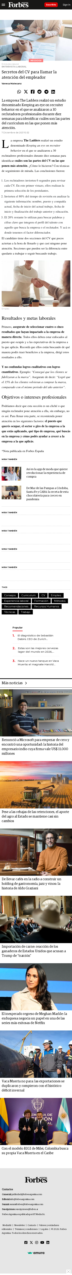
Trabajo (25, 612)
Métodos (59, 600)
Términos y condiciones (26, 1229)
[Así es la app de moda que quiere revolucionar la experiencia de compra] (11, 474)
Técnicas (9, 612)
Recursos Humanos (46, 606)
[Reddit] (39, 92)
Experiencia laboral (16, 600)
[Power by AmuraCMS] (36, 1252)
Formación (41, 600)
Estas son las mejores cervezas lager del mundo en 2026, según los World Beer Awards (38, 650)
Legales (44, 1229)
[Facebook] (32, 92)
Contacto (32, 1225)
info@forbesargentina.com (22, 1199)
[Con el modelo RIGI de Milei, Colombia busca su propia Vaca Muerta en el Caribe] (36, 1121)
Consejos (10, 595)
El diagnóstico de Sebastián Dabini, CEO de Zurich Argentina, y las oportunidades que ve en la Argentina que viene (38, 637)
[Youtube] (42, 1242)
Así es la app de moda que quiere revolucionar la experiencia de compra (47, 473)
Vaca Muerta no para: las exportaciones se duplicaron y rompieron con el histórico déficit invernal (33, 1086)
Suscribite (51, 4)
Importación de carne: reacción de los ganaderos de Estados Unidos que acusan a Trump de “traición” (34, 951)
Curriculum (28, 595)
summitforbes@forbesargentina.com (26, 1204)
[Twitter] (26, 92)
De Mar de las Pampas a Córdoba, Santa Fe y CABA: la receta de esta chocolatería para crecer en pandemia (47, 494)
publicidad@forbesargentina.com (27, 1194)
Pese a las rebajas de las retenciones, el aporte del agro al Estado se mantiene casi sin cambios (35, 816)
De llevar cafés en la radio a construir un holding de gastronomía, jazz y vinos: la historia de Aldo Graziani (31, 884)
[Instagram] (36, 1242)
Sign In (66, 4)
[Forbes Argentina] (18, 4)
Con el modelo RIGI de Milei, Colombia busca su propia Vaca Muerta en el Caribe (35, 1151)
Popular (18, 627)
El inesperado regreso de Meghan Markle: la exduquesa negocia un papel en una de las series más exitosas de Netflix (34, 1018)
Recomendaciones (16, 606)
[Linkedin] (53, 92)
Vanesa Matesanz (12, 83)
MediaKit (7, 1225)
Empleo (56, 595)
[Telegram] (46, 92)
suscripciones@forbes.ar (26, 1209)
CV (43, 595)
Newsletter (19, 1225)
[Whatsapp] (19, 92)
